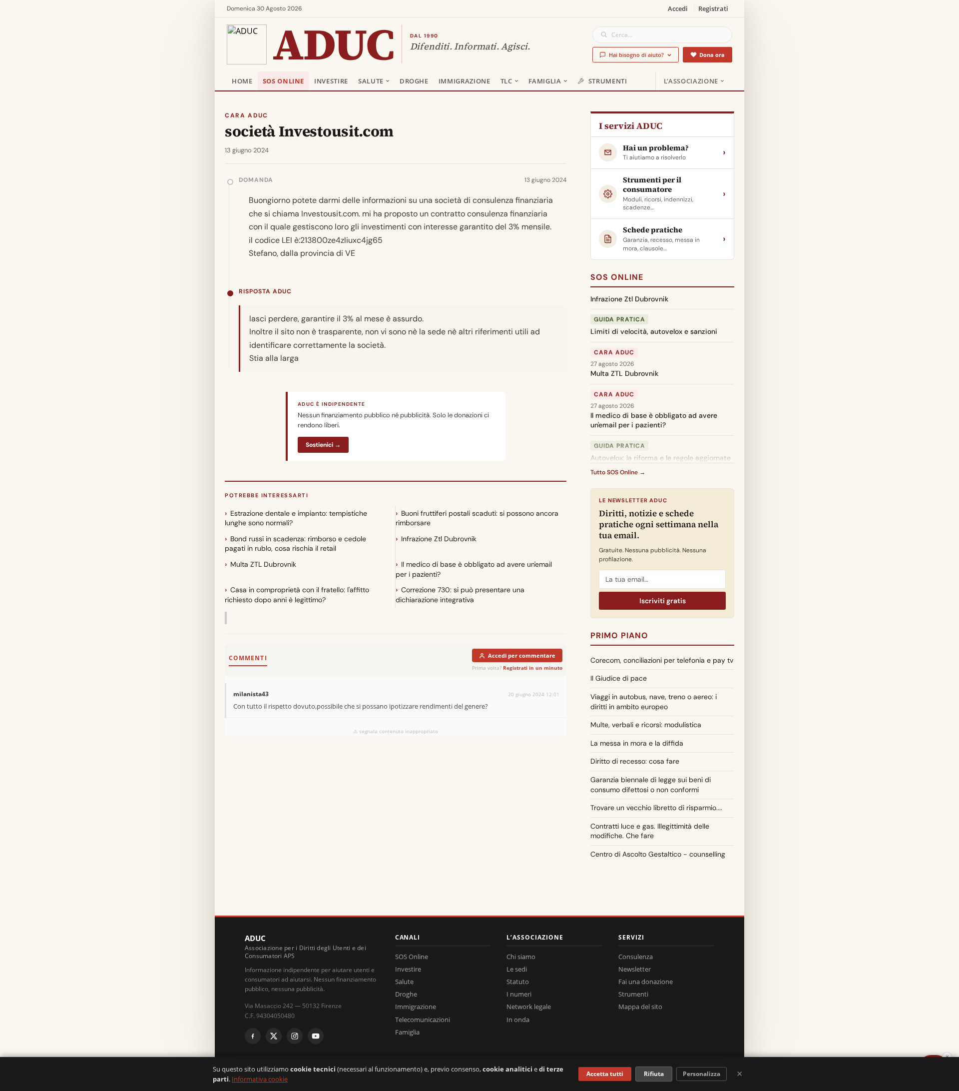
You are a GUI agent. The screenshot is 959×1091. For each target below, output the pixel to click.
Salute (371, 80)
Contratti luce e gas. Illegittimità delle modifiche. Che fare (649, 831)
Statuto (517, 981)
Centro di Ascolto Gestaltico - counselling (657, 854)
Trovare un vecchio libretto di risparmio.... (656, 807)
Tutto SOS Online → (617, 472)
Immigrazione (464, 80)
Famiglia (544, 80)
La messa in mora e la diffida (636, 743)
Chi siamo (520, 956)
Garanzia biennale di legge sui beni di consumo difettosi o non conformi (650, 784)
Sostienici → (323, 445)
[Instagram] (295, 1036)
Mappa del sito (640, 1006)
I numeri (518, 994)
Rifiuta (654, 1074)
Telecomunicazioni (422, 1019)
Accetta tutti (604, 1074)
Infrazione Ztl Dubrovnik (439, 538)
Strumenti (607, 80)
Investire (331, 80)
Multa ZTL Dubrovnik (263, 564)
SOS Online (284, 80)
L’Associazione (691, 80)
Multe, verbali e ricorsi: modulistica (645, 724)
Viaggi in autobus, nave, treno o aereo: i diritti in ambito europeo (653, 701)
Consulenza (635, 956)
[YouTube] (316, 1036)
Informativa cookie (260, 1079)
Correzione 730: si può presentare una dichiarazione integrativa (460, 594)
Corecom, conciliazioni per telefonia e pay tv (661, 660)
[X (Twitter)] (274, 1036)
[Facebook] (253, 1036)
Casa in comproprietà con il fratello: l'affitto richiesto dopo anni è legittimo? (297, 594)
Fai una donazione (645, 981)
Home (242, 80)
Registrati (713, 8)
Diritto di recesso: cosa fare (634, 761)
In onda (517, 1019)
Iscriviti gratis (662, 600)
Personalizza (701, 1074)
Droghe (414, 80)
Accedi (678, 8)
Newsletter (634, 969)
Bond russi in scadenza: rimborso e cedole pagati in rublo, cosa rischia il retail (295, 543)
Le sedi (516, 969)
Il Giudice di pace (618, 678)
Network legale (528, 1006)
